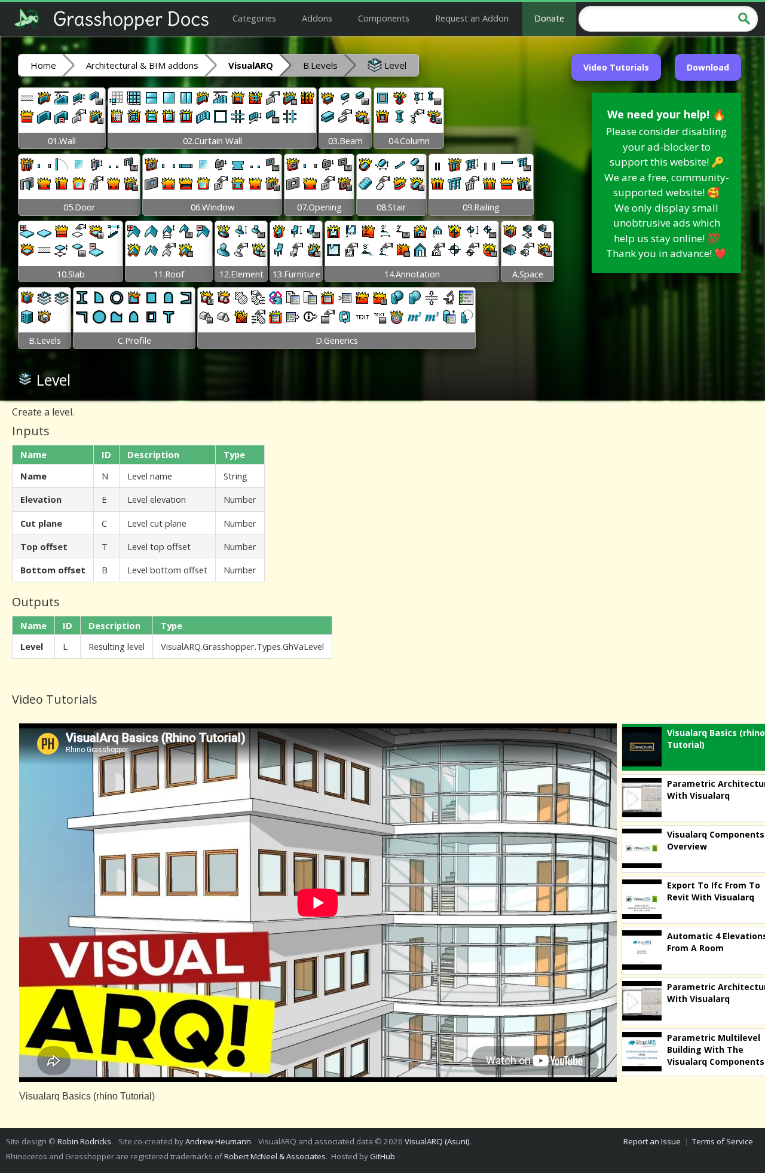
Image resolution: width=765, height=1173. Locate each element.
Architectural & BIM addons (142, 65)
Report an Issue (652, 1141)
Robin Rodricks (84, 1141)
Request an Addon (472, 18)
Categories (254, 18)
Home (43, 65)
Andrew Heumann (218, 1141)
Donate (549, 18)
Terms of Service (722, 1141)
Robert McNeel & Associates (275, 1156)
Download (708, 67)
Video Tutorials (616, 67)
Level (394, 65)
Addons (317, 18)
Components (383, 18)
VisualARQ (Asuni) (437, 1141)
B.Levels (320, 65)
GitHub (382, 1156)
